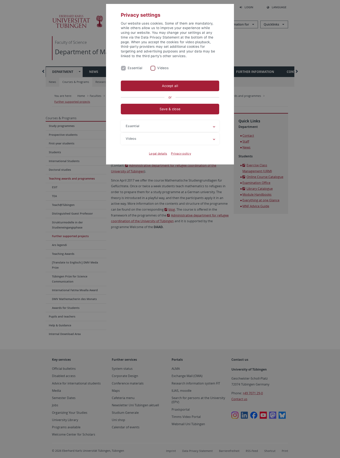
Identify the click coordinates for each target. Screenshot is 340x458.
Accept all (170, 86)
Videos (163, 68)
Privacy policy (181, 153)
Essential (135, 68)
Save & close (170, 109)
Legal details (158, 153)
